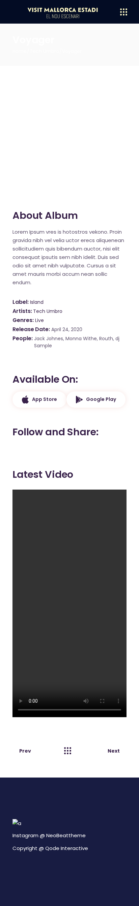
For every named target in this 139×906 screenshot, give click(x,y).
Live (39, 320)
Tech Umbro (47, 311)
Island (37, 302)
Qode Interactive (66, 848)
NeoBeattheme (66, 835)
